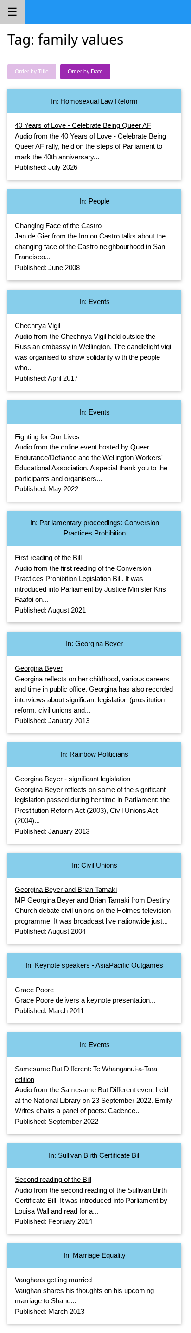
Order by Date (85, 71)
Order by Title (32, 71)
